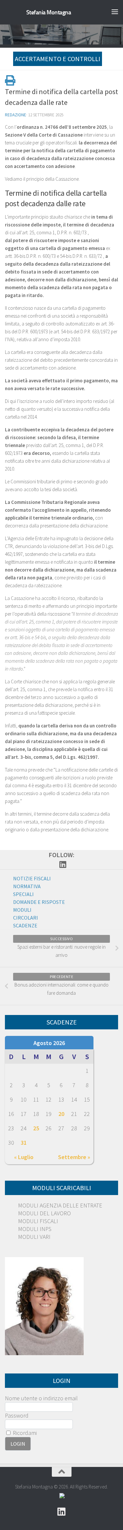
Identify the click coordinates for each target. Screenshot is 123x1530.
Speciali (23, 894)
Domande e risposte (39, 902)
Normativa (27, 886)
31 (24, 1142)
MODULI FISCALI (38, 1221)
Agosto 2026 (49, 1043)
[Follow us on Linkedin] (63, 864)
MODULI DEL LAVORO (44, 1213)
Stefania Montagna (48, 12)
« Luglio (23, 1157)
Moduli (22, 909)
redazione (15, 115)
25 (36, 1128)
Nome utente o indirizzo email (41, 1398)
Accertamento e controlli (57, 59)
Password (17, 1415)
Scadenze (25, 925)
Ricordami (24, 1433)
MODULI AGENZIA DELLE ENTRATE (60, 1205)
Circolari (25, 917)
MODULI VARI (34, 1236)
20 (61, 1114)
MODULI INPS (34, 1229)
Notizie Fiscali (32, 878)
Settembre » (74, 1157)
